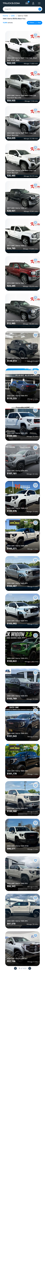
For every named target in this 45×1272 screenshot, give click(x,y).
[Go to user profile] (33, 3)
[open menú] (39, 3)
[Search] (39, 9)
